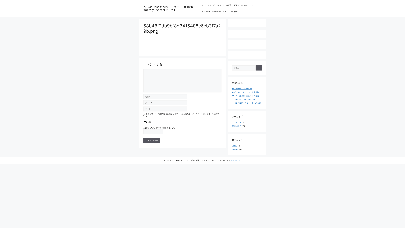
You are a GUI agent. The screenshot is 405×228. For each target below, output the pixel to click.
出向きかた (234, 12)
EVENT (235, 149)
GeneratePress (235, 160)
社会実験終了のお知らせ (242, 89)
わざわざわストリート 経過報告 (245, 92)
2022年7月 (236, 122)
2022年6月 (236, 126)
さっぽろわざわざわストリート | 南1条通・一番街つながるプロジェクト (170, 8)
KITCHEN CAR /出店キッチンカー (214, 12)
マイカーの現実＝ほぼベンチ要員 (245, 96)
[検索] (259, 68)
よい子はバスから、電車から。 (244, 99)
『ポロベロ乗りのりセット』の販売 (246, 103)
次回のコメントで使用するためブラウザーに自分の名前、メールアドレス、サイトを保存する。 (182, 115)
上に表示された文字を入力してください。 (160, 128)
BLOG (234, 146)
